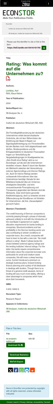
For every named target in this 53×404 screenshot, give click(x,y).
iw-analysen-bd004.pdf (11, 340)
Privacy (22, 402)
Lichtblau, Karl (12, 90)
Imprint (16, 402)
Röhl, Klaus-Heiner (14, 93)
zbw (26, 4)
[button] (10, 370)
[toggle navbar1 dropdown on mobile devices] (5, 3)
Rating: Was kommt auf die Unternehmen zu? (26, 69)
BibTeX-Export (16, 361)
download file (14, 345)
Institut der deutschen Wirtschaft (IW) (21, 28)
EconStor (9, 24)
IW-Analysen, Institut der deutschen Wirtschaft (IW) (25, 33)
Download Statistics (19, 354)
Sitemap (29, 402)
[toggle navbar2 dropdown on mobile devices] (48, 3)
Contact (9, 402)
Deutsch (47, 402)
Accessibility (38, 402)
